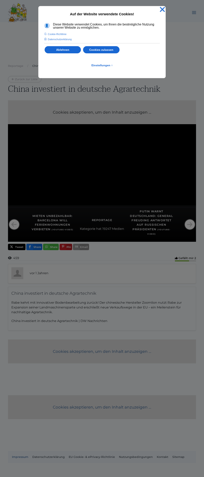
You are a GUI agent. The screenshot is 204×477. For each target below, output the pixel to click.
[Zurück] (14, 224)
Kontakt (162, 457)
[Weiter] (190, 224)
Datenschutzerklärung (48, 457)
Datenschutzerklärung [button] (60, 39)
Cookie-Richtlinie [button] (57, 34)
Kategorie (87, 229)
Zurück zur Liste (26, 79)
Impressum (20, 457)
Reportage (102, 220)
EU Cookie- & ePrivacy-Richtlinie (92, 457)
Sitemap (178, 457)
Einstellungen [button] (102, 65)
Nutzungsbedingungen (136, 457)
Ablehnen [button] (62, 49)
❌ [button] (162, 9)
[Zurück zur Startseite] (17, 12)
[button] (194, 12)
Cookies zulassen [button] (101, 49)
